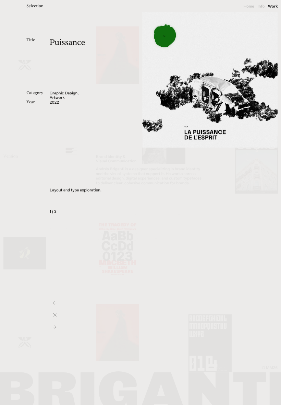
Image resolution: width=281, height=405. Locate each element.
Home (249, 6)
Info (261, 6)
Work (273, 6)
